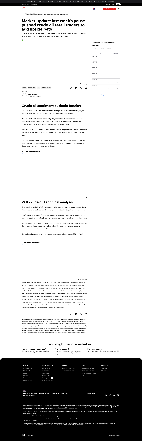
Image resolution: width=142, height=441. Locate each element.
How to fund (55, 393)
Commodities (31, 87)
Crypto (57, 9)
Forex (94, 48)
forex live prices (102, 95)
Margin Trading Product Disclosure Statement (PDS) (99, 407)
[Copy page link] (71, 87)
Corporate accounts (88, 368)
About (68, 9)
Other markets (27, 380)
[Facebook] (76, 87)
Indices (109, 48)
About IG (32, 395)
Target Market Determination (44, 408)
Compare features (47, 380)
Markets (25, 365)
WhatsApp (104, 371)
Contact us (104, 365)
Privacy (48, 393)
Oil (38, 87)
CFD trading (41, 9)
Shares (24, 87)
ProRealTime (46, 375)
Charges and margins (88, 370)
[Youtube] (114, 395)
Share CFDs (26, 370)
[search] (119, 9)
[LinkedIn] (86, 87)
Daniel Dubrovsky (33, 94)
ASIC (83, 375)
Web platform (46, 368)
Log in (118, 4)
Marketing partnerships (89, 373)
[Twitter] (81, 87)
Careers (117, 435)
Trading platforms (47, 365)
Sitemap (27, 393)
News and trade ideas (68, 368)
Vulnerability (63, 393)
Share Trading (27, 368)
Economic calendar (68, 370)
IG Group (111, 435)
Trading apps (46, 370)
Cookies (25, 395)
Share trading (50, 9)
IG (24, 393)
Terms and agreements (38, 393)
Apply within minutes (109, 9)
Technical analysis (46, 87)
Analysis (64, 365)
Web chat (104, 368)
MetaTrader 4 (46, 373)
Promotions (76, 9)
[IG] (23, 8)
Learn (63, 9)
